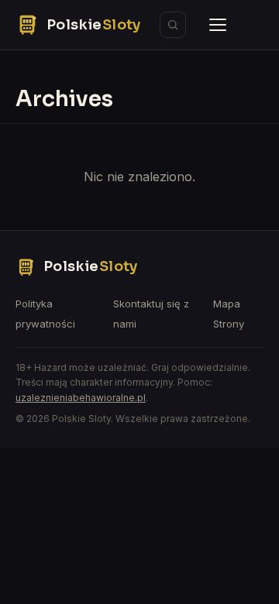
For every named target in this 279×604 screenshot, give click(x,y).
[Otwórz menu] (218, 25)
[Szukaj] (173, 25)
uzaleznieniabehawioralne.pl (81, 397)
